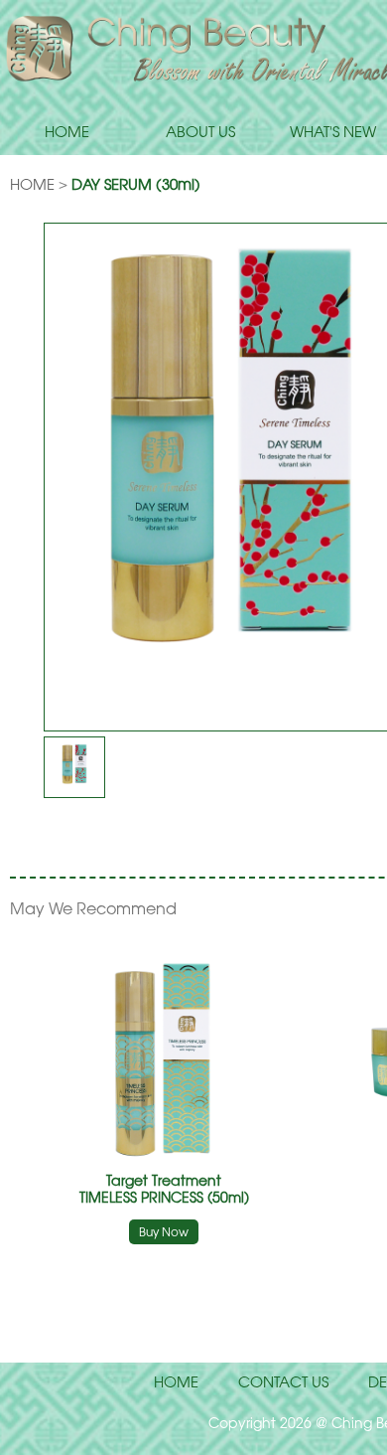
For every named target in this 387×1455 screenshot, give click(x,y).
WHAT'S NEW (333, 131)
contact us (283, 1381)
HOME (67, 131)
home (176, 1381)
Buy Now (164, 1231)
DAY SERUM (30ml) (135, 184)
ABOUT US (200, 131)
